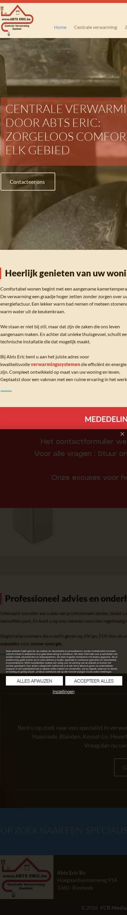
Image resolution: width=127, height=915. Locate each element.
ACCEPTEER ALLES (94, 681)
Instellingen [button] (63, 691)
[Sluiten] (119, 437)
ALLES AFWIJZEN (34, 681)
